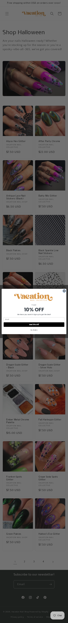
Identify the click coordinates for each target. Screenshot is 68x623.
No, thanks (34, 330)
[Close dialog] (64, 290)
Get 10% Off (34, 324)
